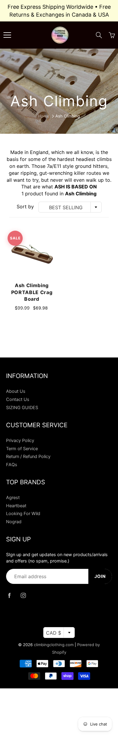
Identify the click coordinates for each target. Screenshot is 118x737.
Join (100, 576)
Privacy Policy (20, 440)
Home (43, 116)
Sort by (25, 206)
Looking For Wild (23, 513)
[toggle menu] (7, 35)
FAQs (11, 464)
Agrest (13, 497)
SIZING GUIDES (22, 407)
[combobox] (70, 207)
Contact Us (17, 399)
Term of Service (22, 448)
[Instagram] (23, 595)
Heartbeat (16, 505)
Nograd (13, 521)
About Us (15, 391)
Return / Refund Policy (28, 456)
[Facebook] (9, 595)
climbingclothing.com (54, 644)
